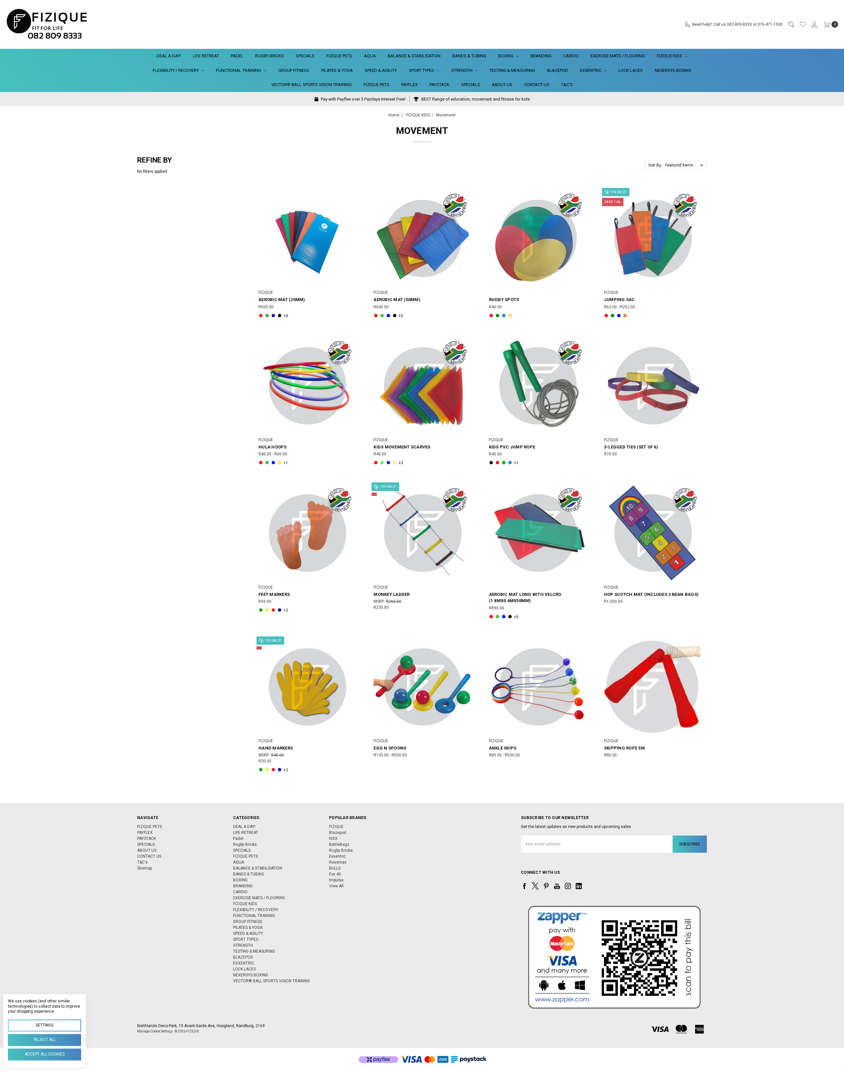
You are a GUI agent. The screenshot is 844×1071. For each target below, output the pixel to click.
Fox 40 (335, 874)
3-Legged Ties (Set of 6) (631, 446)
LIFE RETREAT (206, 55)
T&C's (567, 84)
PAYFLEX (409, 84)
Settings (44, 1025)
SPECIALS (305, 55)
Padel (237, 55)
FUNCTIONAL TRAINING (239, 70)
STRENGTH (462, 70)
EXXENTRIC (591, 70)
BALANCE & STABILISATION (414, 55)
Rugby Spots (504, 299)
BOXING (506, 55)
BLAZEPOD (557, 70)
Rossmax (338, 862)
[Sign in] (814, 24)
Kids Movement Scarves (402, 446)
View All (336, 886)
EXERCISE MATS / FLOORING (617, 55)
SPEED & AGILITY (381, 70)
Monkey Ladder (391, 594)
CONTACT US (536, 84)
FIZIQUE (336, 826)
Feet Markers (274, 594)
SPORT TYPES (422, 70)
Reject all (45, 1039)
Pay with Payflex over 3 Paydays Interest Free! (363, 99)
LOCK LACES (630, 70)
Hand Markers (275, 748)
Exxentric (337, 856)
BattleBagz (339, 844)
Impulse (336, 880)
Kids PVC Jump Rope (512, 446)
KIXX (333, 838)
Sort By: (655, 165)
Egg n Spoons (390, 748)
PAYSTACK (439, 84)
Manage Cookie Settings (155, 1031)
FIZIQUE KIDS (670, 55)
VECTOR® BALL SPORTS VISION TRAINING (311, 84)
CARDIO (571, 55)
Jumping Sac (619, 299)
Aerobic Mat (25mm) (281, 299)
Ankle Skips (503, 748)
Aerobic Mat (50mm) (397, 299)
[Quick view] (350, 194)
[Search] (791, 24)
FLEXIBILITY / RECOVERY (176, 70)
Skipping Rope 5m (624, 748)
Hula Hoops (272, 446)
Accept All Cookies (45, 1054)
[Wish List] (802, 24)
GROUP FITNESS (293, 70)
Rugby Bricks (269, 55)
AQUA (370, 55)
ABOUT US (502, 84)
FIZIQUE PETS (339, 55)
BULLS (335, 868)
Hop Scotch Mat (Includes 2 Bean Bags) (651, 594)
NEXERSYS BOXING (673, 70)
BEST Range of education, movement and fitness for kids (475, 99)
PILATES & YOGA (337, 70)
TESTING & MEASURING (512, 70)
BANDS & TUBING (469, 55)
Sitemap (144, 868)
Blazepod (337, 832)
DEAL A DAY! (169, 55)
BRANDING (541, 55)
